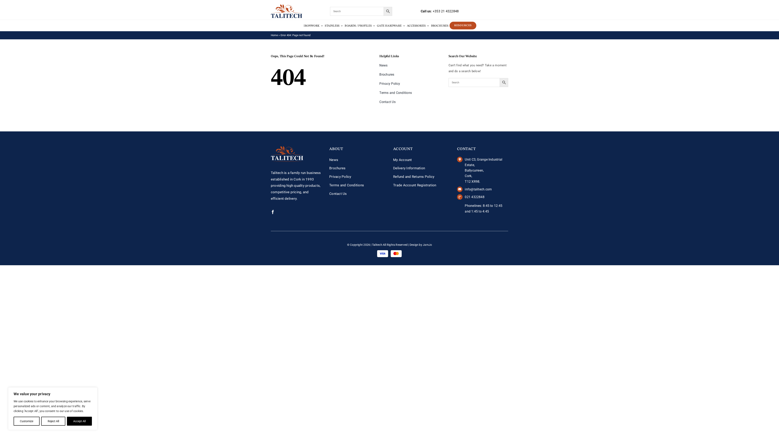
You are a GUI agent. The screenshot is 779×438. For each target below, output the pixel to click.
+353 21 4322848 (446, 11)
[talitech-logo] (286, 6)
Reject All (53, 421)
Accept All (79, 421)
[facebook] (273, 212)
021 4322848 (474, 197)
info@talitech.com (478, 189)
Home (274, 35)
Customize (26, 421)
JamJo (427, 244)
